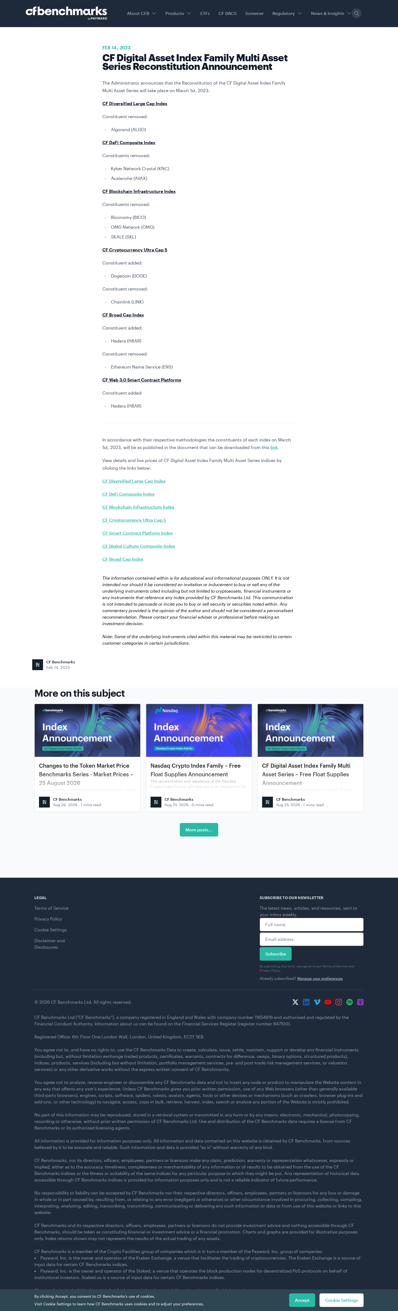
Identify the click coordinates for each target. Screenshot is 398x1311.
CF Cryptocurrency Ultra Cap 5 (134, 519)
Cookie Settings (50, 929)
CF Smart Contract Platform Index (137, 532)
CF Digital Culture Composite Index (138, 545)
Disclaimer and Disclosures (49, 944)
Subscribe (275, 953)
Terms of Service (51, 907)
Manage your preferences (320, 978)
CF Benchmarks (60, 662)
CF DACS (227, 13)
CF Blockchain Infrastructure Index (138, 506)
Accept (302, 1300)
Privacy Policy (48, 918)
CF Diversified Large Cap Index (134, 480)
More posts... (199, 829)
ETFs (205, 13)
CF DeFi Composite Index (128, 493)
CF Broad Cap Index (122, 558)
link (274, 447)
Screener (254, 13)
